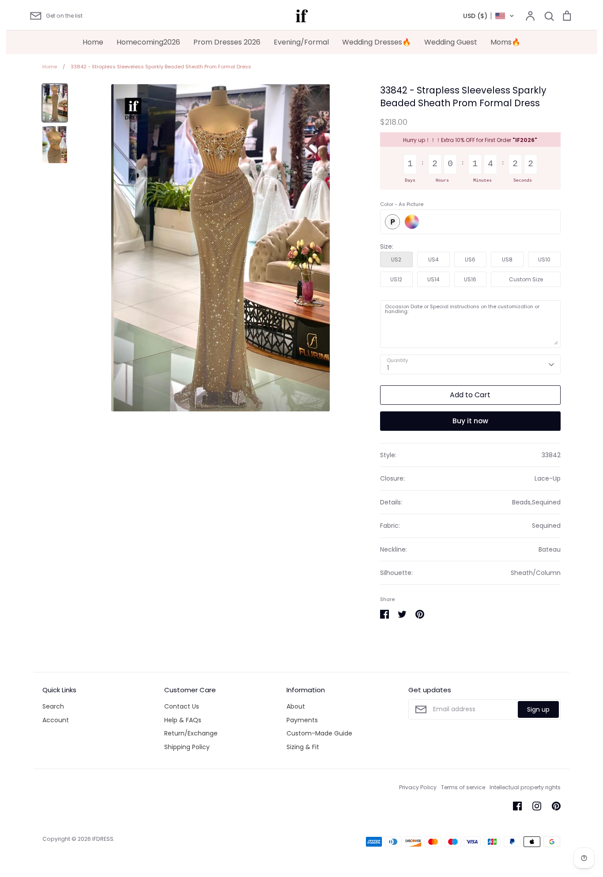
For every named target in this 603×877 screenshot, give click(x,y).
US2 (396, 259)
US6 (470, 259)
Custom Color (411, 221)
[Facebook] (517, 806)
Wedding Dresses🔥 (376, 42)
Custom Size (526, 279)
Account (55, 720)
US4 (433, 259)
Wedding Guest (450, 42)
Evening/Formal (301, 42)
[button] (489, 16)
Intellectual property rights (525, 787)
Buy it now (470, 421)
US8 (507, 259)
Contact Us (181, 706)
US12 (396, 279)
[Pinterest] (556, 806)
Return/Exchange (191, 733)
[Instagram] (536, 806)
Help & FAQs (182, 720)
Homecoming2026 (148, 42)
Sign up (538, 709)
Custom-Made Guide (319, 733)
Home (93, 42)
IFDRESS (102, 839)
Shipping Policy (187, 747)
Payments (302, 720)
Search (53, 706)
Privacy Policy (418, 787)
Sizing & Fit (302, 747)
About (295, 706)
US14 (433, 279)
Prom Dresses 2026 (226, 42)
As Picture (392, 221)
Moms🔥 (505, 42)
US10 (544, 259)
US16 (470, 279)
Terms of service (463, 787)
